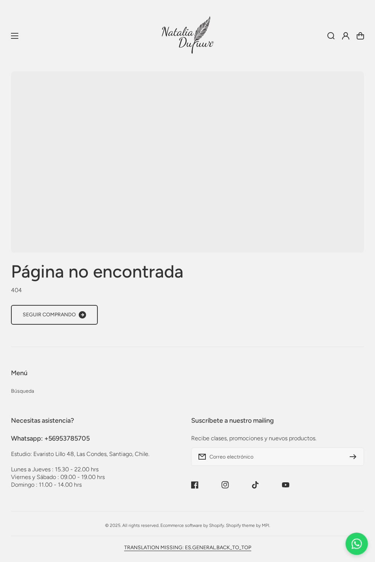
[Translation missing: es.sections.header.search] (331, 36)
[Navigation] (14, 35)
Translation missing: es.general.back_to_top (187, 547)
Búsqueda (22, 391)
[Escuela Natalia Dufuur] (187, 35)
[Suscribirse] (355, 457)
